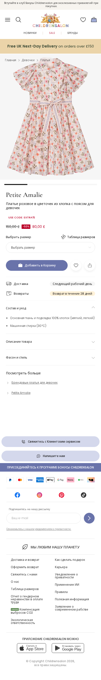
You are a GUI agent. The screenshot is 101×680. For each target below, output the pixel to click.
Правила (61, 592)
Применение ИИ (67, 585)
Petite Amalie (24, 195)
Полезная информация (72, 599)
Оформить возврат (25, 567)
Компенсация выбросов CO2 (25, 611)
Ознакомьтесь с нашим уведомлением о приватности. (38, 529)
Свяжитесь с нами (24, 574)
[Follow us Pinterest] (61, 497)
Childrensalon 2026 (59, 661)
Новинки (30, 33)
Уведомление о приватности (66, 575)
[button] (18, 20)
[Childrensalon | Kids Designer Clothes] (50, 18)
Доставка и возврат (25, 560)
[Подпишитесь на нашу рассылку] (89, 518)
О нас (15, 582)
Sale (52, 33)
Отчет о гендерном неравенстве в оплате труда (27, 599)
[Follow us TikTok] (83, 497)
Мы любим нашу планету (55, 547)
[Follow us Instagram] (39, 497)
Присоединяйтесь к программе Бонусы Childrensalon (50, 467)
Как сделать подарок (70, 560)
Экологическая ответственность (23, 621)
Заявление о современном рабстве (71, 608)
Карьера (61, 567)
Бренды (72, 33)
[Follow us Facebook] (17, 497)
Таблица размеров (25, 589)
